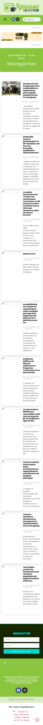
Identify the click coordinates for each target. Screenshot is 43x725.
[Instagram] (18, 19)
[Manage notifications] (37, 720)
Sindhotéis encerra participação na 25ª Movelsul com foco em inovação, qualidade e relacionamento (31, 144)
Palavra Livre (29, 253)
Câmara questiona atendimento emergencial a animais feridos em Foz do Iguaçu (31, 520)
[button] (5, 19)
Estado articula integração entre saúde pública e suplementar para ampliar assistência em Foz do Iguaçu (31, 90)
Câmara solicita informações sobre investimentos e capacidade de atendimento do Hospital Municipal (31, 470)
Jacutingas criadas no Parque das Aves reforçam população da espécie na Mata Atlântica (31, 574)
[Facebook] (13, 19)
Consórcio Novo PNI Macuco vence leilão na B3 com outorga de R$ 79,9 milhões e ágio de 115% (31, 415)
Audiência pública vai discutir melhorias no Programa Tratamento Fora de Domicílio (31, 366)
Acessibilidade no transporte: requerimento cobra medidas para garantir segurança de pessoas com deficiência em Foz (30, 313)
